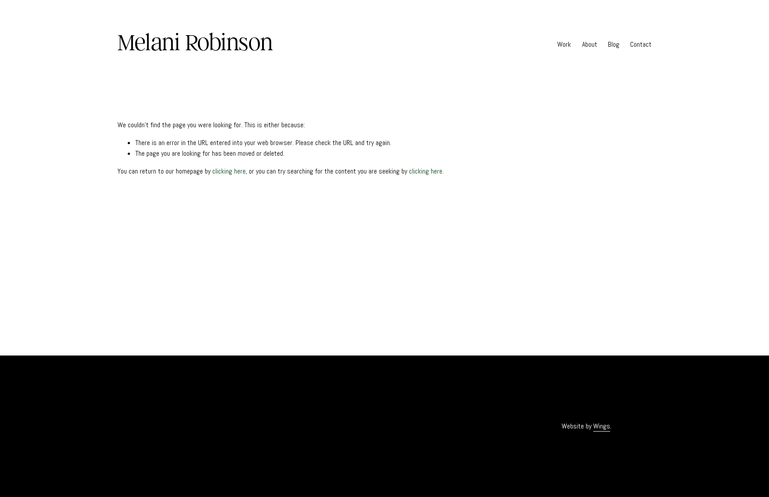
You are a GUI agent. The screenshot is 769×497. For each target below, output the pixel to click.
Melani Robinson (195, 42)
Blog (613, 44)
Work (564, 44)
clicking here (229, 171)
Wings (601, 426)
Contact (641, 44)
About (589, 44)
